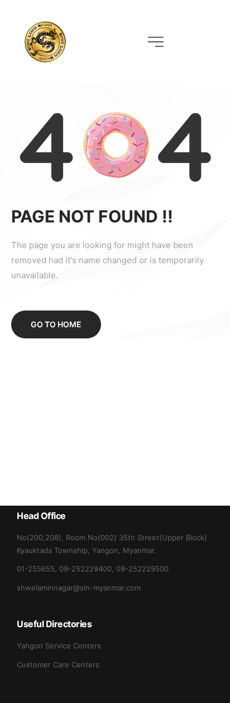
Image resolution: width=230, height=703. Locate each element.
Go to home (56, 324)
